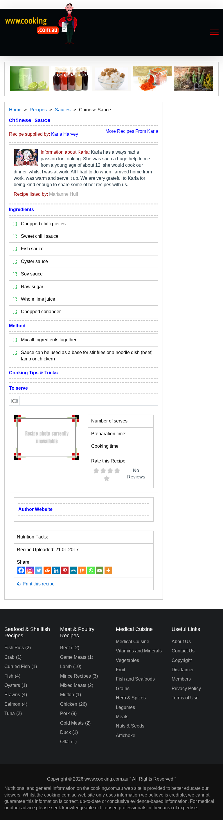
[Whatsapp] (91, 570)
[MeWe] (73, 570)
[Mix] (82, 570)
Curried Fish (17, 666)
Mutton (67, 694)
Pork (65, 713)
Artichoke (125, 735)
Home (15, 109)
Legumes (125, 707)
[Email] (99, 570)
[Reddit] (47, 570)
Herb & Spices (131, 697)
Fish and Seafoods (135, 678)
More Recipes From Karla (131, 131)
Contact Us (183, 650)
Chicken (68, 704)
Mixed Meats (73, 685)
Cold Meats (72, 723)
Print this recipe (38, 583)
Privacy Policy (186, 688)
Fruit (120, 669)
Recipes (38, 109)
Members (181, 678)
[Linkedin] (56, 570)
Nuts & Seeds (130, 725)
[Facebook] (21, 570)
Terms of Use (185, 697)
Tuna (9, 713)
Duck (65, 732)
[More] (108, 570)
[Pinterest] (65, 570)
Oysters (12, 685)
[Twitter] (38, 570)
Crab (9, 657)
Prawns (12, 694)
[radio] (96, 471)
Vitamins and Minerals (139, 650)
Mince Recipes (75, 676)
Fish (8, 676)
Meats (122, 716)
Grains (123, 688)
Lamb (66, 666)
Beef (65, 647)
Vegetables (127, 660)
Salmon (12, 704)
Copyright (182, 660)
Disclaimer (183, 669)
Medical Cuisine (132, 641)
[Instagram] (30, 570)
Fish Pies (14, 647)
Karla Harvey (64, 134)
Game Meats (73, 657)
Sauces (63, 109)
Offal (65, 741)
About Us (181, 641)
